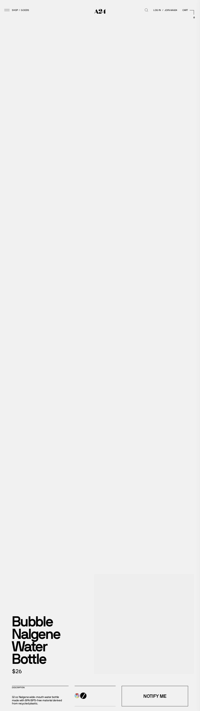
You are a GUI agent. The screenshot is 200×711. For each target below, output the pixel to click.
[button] (12, 10)
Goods (25, 10)
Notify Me (154, 696)
